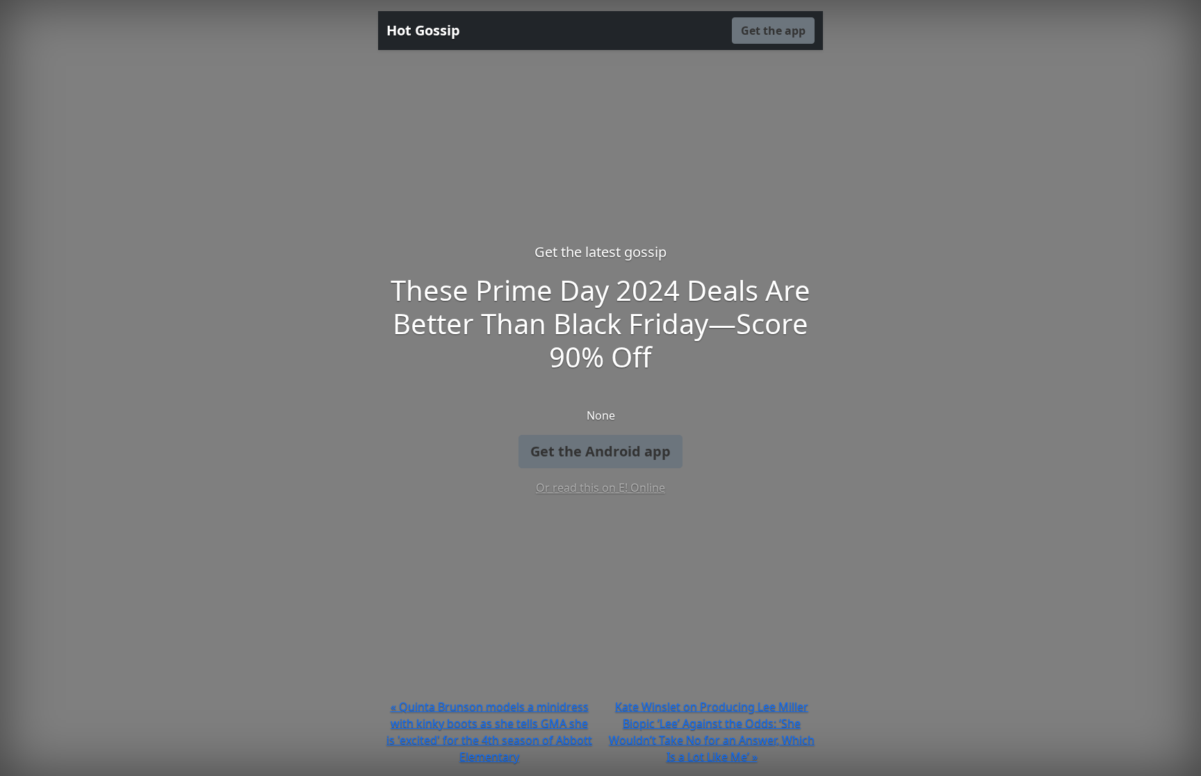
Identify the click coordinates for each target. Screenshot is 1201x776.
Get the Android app (600, 451)
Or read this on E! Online (600, 487)
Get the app (773, 30)
